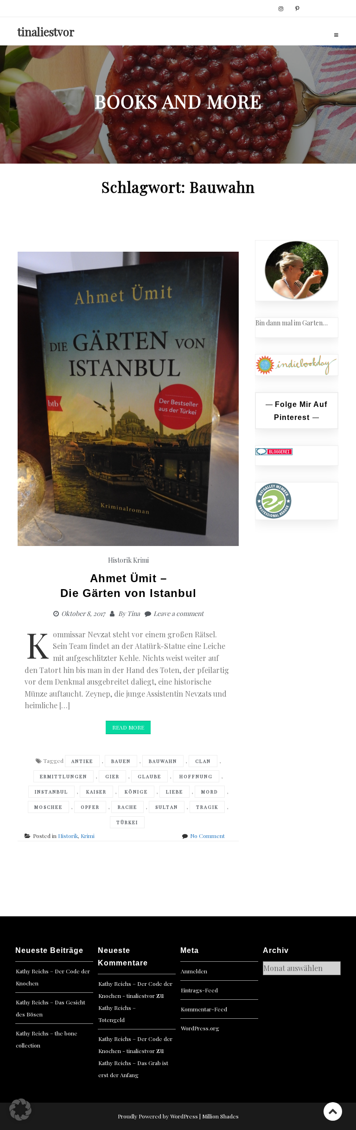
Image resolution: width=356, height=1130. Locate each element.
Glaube (149, 776)
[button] (20, 1109)
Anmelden (194, 971)
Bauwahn (163, 761)
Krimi (141, 560)
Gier (112, 776)
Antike (82, 761)
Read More (128, 727)
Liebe (174, 791)
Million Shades (220, 1116)
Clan (203, 761)
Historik (120, 560)
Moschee (48, 807)
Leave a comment (178, 613)
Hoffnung (196, 776)
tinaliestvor (46, 31)
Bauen (121, 761)
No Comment (207, 835)
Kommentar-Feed (204, 1009)
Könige (136, 791)
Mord (209, 791)
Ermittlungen (63, 776)
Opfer (90, 807)
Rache (127, 807)
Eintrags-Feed (199, 990)
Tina (133, 613)
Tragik (207, 807)
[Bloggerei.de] (273, 450)
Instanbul (51, 791)
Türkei (127, 822)
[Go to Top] (332, 1111)
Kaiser (96, 791)
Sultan (166, 807)
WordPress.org (200, 1028)
